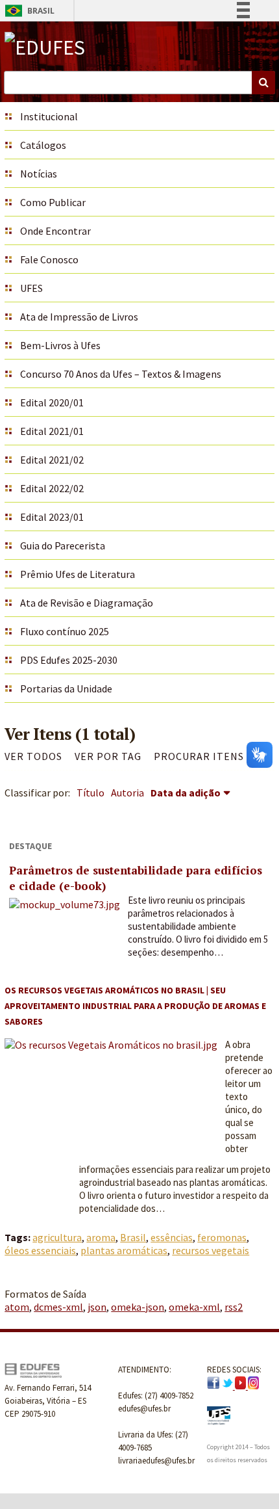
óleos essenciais (40, 1250)
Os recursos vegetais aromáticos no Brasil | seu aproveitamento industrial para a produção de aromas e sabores (135, 1005)
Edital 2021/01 (52, 431)
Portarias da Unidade (66, 688)
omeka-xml (194, 1306)
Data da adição (186, 792)
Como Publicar (53, 202)
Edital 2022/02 (52, 488)
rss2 (233, 1306)
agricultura (57, 1237)
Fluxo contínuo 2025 (64, 631)
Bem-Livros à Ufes (60, 345)
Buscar (263, 82)
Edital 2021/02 (52, 459)
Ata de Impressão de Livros (79, 316)
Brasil (27, 10)
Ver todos (33, 756)
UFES (31, 288)
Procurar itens (199, 756)
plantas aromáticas (123, 1250)
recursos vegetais (210, 1250)
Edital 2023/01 (52, 516)
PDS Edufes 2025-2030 (68, 659)
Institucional (49, 116)
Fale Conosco (49, 259)
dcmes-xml (58, 1306)
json (97, 1306)
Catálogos (43, 144)
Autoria (127, 792)
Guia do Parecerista (62, 545)
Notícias (38, 173)
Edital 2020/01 (52, 402)
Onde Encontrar (55, 230)
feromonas (222, 1237)
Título (90, 792)
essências (172, 1237)
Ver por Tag (108, 756)
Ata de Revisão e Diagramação (86, 602)
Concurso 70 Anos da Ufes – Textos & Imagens (120, 373)
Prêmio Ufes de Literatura (77, 574)
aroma (100, 1237)
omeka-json (137, 1306)
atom (17, 1306)
